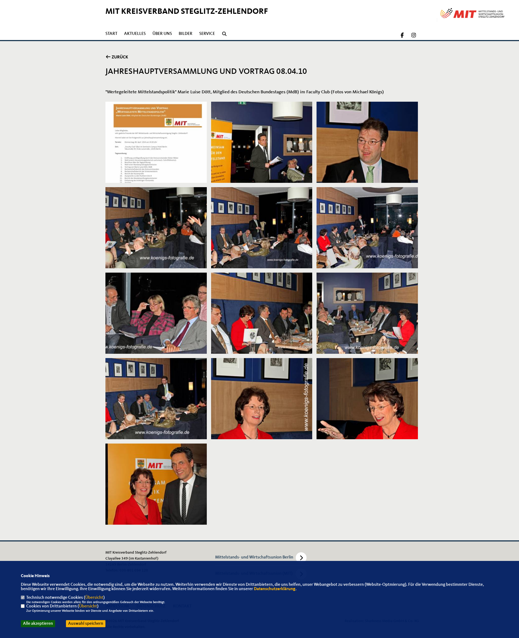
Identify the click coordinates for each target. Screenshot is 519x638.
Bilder (185, 34)
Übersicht (94, 598)
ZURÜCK (119, 57)
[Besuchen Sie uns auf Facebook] (402, 36)
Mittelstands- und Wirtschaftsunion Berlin (254, 557)
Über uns (162, 34)
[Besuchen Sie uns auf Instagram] (413, 36)
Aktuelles (135, 34)
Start (111, 34)
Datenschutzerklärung (274, 589)
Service (207, 34)
